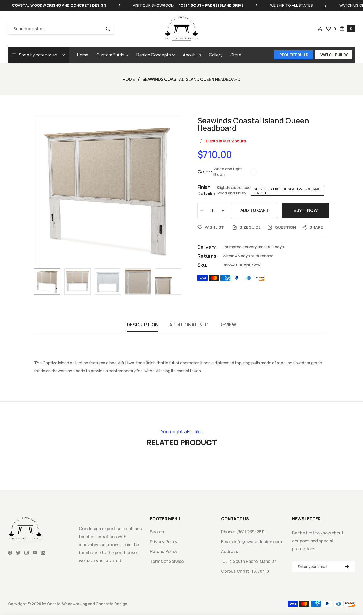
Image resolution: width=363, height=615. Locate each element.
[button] (347, 28)
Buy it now (306, 210)
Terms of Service (167, 561)
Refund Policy (164, 551)
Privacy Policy (164, 542)
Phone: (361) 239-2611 (243, 532)
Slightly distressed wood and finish (287, 191)
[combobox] (61, 29)
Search (157, 532)
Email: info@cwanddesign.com (251, 542)
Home (129, 79)
